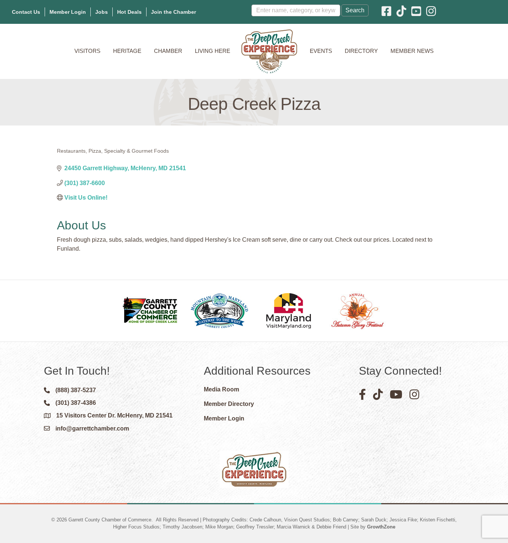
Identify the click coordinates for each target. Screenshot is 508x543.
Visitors (87, 51)
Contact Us (26, 12)
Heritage (127, 51)
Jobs (101, 12)
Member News (412, 51)
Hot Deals (129, 12)
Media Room (221, 389)
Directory (361, 51)
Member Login (67, 12)
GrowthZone (381, 527)
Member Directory (229, 404)
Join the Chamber (173, 12)
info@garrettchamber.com (92, 428)
